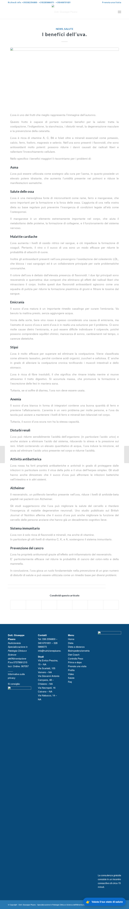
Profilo (71, 670)
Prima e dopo (75, 662)
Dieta (70, 643)
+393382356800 (29, 2)
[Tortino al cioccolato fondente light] (2, 454)
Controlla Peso (75, 658)
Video (71, 674)
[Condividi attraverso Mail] (111, 605)
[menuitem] (111, 2)
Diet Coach (73, 654)
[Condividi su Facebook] (18, 605)
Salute (68, 28)
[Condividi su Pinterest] (64, 605)
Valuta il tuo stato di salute (104, 901)
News (59, 28)
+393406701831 (63, 2)
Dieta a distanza (76, 646)
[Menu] (119, 12)
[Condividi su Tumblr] (95, 605)
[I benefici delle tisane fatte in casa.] (126, 454)
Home (71, 639)
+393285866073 (46, 2)
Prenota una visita (77, 666)
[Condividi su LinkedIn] (80, 605)
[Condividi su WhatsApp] (49, 605)
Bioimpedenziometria (79, 650)
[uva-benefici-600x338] (64, 78)
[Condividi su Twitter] (33, 605)
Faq (70, 681)
